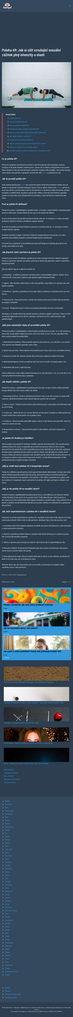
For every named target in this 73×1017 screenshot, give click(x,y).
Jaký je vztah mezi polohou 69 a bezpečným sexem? (27, 143)
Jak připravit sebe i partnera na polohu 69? (24, 129)
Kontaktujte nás (21, 575)
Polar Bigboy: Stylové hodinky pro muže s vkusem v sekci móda (28, 743)
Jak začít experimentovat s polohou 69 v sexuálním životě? (30, 151)
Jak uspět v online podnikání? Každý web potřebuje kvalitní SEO (32, 651)
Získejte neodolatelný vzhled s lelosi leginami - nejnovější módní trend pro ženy (34, 702)
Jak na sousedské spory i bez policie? (20, 628)
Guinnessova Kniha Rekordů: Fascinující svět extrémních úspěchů (29, 682)
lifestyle (69, 582)
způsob (22, 185)
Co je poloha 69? (15, 118)
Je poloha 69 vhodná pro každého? (21, 140)
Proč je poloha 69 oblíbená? (19, 125)
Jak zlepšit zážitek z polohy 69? (20, 136)
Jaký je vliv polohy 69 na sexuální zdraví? (23, 147)
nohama (59, 188)
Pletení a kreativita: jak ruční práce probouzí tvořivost (28, 605)
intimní (44, 173)
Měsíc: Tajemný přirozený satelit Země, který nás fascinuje (26, 763)
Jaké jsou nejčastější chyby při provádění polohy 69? (27, 133)
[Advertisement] (36, 34)
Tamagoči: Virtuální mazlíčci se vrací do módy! (21, 723)
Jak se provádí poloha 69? (18, 122)
